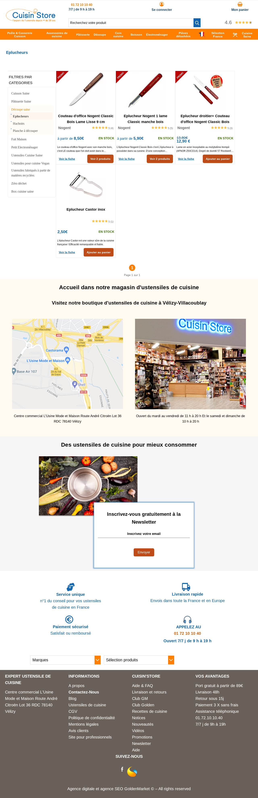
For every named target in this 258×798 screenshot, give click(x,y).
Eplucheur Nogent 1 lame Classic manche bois (145, 118)
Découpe (100, 34)
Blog (72, 698)
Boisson (136, 34)
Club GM (140, 698)
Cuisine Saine (247, 35)
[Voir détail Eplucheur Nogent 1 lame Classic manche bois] (145, 91)
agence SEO (112, 789)
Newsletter (141, 743)
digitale (88, 789)
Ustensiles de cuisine (87, 705)
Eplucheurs (21, 116)
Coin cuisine (118, 34)
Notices (138, 718)
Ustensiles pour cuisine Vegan (30, 163)
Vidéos (138, 730)
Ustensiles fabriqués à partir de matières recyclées (30, 173)
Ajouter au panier (218, 158)
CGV (73, 711)
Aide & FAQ (142, 685)
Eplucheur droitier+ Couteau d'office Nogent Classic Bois (205, 118)
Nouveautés (142, 724)
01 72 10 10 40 (81, 4)
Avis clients (78, 730)
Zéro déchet (18, 183)
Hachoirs (18, 123)
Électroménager (157, 34)
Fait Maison (18, 139)
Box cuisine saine (22, 191)
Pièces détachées (183, 34)
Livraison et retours (149, 692)
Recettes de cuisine (149, 711)
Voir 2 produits (100, 158)
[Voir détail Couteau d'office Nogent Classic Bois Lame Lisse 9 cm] (85, 91)
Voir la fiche (67, 158)
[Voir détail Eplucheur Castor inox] (85, 184)
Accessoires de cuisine (57, 34)
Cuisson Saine (20, 93)
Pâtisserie (83, 34)
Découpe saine (20, 109)
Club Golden (143, 705)
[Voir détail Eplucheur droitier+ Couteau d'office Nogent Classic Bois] (205, 91)
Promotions (142, 737)
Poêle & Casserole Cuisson (19, 34)
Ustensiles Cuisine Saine (27, 155)
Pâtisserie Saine (21, 101)
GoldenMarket (137, 789)
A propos (76, 685)
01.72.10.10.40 (209, 718)
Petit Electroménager (24, 147)
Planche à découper (25, 130)
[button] (197, 22)
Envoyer (144, 552)
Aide (136, 750)
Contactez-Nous (84, 692)
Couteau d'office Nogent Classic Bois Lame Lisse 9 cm (85, 118)
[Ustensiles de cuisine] (30, 20)
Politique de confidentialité (92, 718)
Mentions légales (84, 724)
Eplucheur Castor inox (86, 209)
